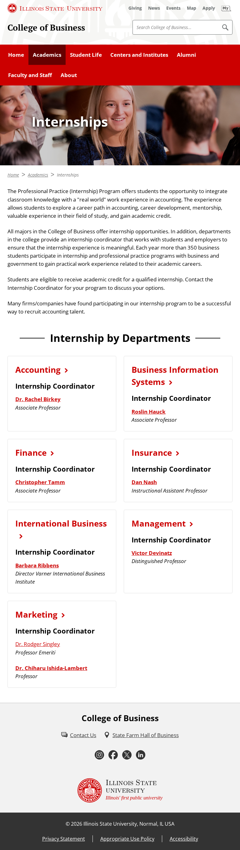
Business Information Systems (175, 375)
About (69, 75)
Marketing (36, 614)
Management (159, 523)
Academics (47, 54)
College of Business (46, 27)
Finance (31, 452)
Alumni (186, 54)
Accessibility (184, 838)
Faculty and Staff (30, 75)
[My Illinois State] (226, 8)
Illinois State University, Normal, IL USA (128, 823)
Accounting (38, 369)
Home (16, 54)
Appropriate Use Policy (127, 838)
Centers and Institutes (139, 54)
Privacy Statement (63, 838)
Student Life (86, 54)
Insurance (152, 452)
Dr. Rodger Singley (37, 644)
